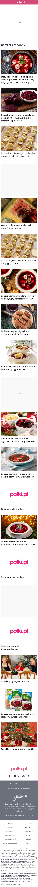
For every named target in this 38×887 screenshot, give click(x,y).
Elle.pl (9, 823)
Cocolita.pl (9, 831)
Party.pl (28, 823)
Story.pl (28, 843)
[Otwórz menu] (2, 2)
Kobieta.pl (28, 827)
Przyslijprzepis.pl (28, 831)
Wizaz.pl (28, 839)
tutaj (18, 884)
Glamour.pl (10, 827)
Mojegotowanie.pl (10, 839)
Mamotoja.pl (9, 835)
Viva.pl (28, 835)
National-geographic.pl (10, 843)
